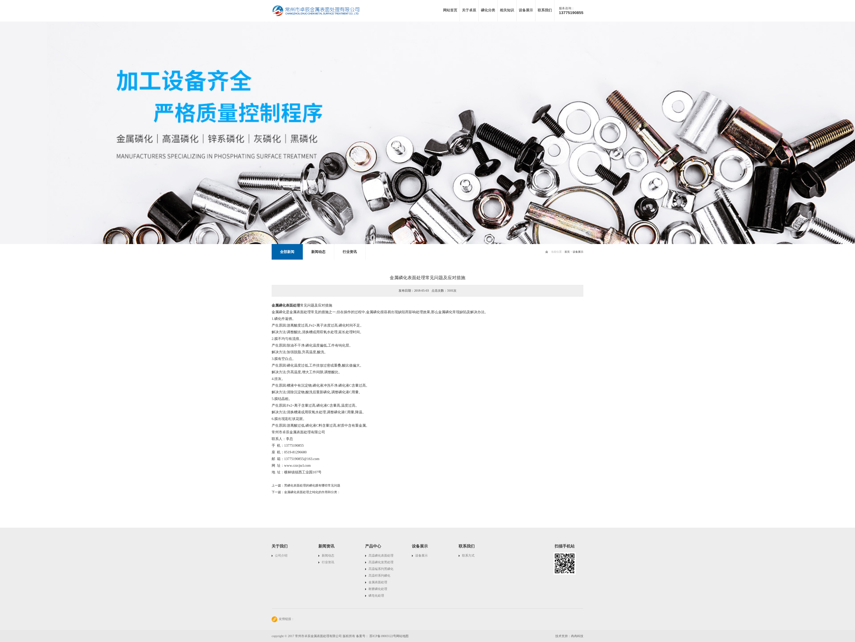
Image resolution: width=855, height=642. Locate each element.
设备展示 (578, 251)
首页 (567, 251)
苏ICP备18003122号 (382, 636)
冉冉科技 (577, 636)
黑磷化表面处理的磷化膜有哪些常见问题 (312, 485)
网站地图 (402, 636)
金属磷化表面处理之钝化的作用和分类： (312, 492)
